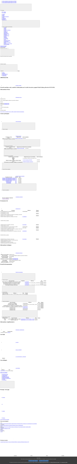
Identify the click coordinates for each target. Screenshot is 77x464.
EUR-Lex (9, 332)
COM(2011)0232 (25, 307)
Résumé (37, 211)
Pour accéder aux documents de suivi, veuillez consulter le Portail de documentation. (12, 111)
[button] (13, 438)
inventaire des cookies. (65, 462)
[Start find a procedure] (7, 52)
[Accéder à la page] (29, 223)
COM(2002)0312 (25, 306)
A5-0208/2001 (24, 216)
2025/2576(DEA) (2, 370)
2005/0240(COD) (6, 104)
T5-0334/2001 (24, 224)
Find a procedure (2, 47)
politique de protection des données (44, 462)
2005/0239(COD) (6, 103)
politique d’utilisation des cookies (55, 462)
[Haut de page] (7, 384)
